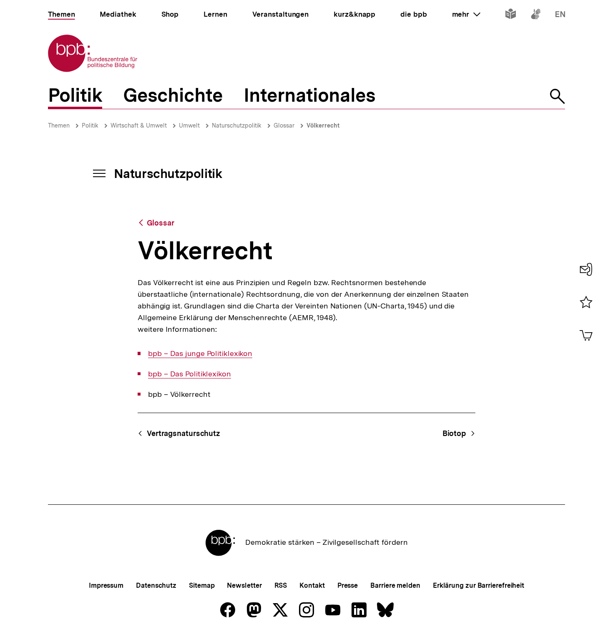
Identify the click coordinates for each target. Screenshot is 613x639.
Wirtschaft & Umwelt (139, 125)
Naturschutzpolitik (236, 125)
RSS (280, 585)
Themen (59, 125)
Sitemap (201, 585)
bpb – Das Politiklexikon (189, 373)
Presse (347, 585)
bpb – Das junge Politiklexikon (200, 353)
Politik (90, 125)
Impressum (106, 585)
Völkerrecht (322, 125)
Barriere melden (395, 585)
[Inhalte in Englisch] (560, 15)
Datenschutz (156, 585)
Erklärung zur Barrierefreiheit (478, 585)
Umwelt (189, 125)
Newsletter (244, 585)
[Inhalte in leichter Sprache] (510, 15)
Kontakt (311, 585)
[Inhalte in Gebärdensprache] (535, 15)
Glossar (284, 125)
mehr (466, 14)
